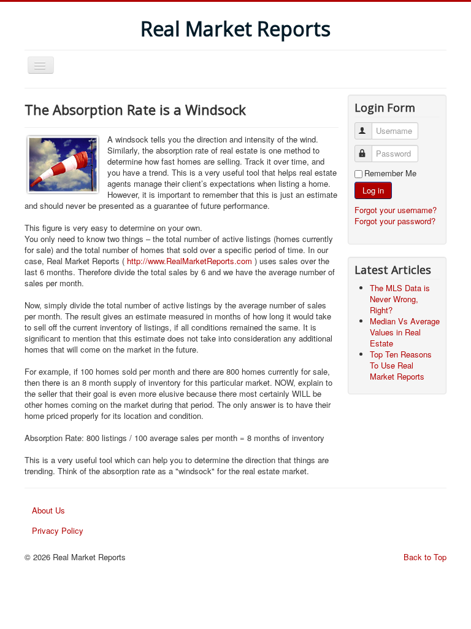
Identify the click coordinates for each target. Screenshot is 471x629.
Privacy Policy (57, 530)
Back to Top (425, 557)
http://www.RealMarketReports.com (189, 261)
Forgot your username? (395, 210)
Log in (373, 190)
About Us (48, 510)
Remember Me (390, 173)
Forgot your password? (394, 221)
